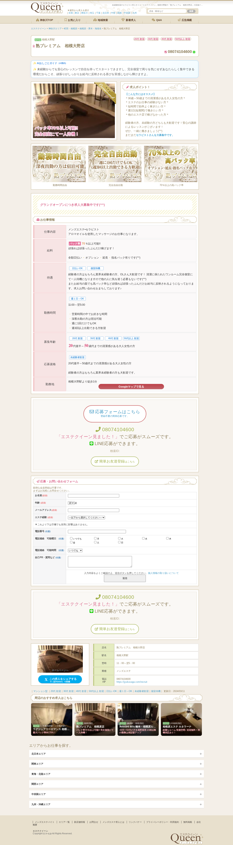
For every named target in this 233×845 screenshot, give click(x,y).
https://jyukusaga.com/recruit (131, 682)
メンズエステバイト (44, 822)
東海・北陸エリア (40, 774)
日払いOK (111, 691)
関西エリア (37, 784)
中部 (113, 13)
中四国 (127, 13)
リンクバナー (135, 822)
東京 (77, 13)
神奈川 (84, 13)
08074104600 (117, 429)
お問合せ (93, 822)
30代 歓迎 (68, 691)
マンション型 (40, 691)
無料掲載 (187, 822)
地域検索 (102, 20)
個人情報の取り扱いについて (163, 573)
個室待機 (156, 691)
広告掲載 (186, 20)
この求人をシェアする (63, 680)
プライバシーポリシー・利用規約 (162, 822)
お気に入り (74, 20)
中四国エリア (38, 794)
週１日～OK (125, 691)
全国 (70, 13)
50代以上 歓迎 (96, 691)
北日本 (105, 13)
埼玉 (92, 13)
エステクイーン (40, 831)
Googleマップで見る (131, 386)
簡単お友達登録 (116, 461)
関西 (119, 13)
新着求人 (130, 20)
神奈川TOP (46, 20)
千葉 (98, 13)
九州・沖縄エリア (40, 804)
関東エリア (37, 763)
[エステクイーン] (47, 12)
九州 (134, 13)
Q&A (158, 20)
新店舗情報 (79, 822)
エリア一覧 (64, 822)
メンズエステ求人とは (113, 822)
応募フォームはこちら (117, 413)
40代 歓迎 (81, 691)
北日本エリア (38, 753)
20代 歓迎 (56, 691)
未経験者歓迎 (142, 691)
